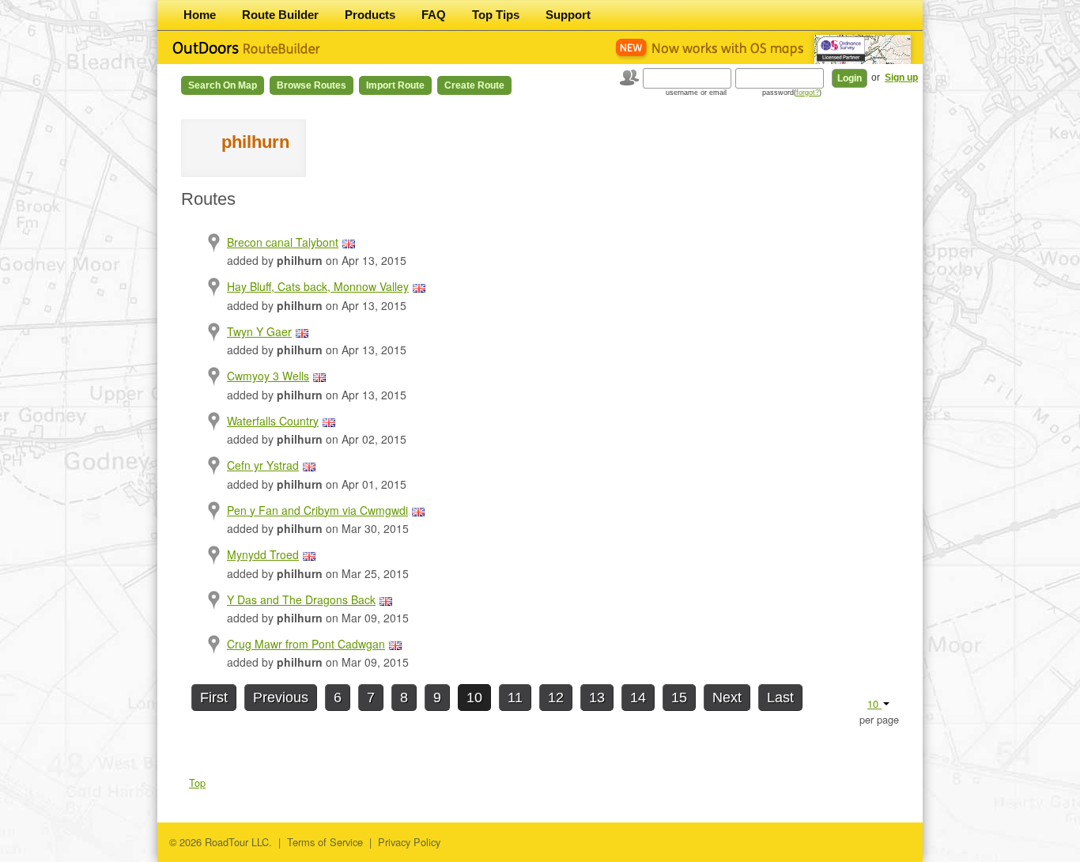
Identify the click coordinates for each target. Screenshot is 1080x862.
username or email (696, 92)
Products (370, 14)
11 (515, 697)
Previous (280, 697)
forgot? (807, 92)
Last (780, 697)
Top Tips (495, 14)
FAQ (433, 14)
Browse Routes (311, 85)
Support (568, 14)
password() (791, 92)
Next (727, 697)
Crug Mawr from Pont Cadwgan (306, 644)
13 (597, 697)
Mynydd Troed (263, 554)
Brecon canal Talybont (282, 242)
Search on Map (222, 85)
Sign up (901, 77)
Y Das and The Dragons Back (301, 599)
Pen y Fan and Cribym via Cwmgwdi (317, 510)
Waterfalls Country (273, 421)
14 (638, 697)
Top (197, 782)
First (214, 697)
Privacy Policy (409, 841)
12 (556, 697)
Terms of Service (325, 841)
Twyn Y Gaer (259, 331)
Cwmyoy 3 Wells (268, 376)
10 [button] (874, 703)
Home (199, 14)
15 (679, 697)
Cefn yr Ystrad (263, 465)
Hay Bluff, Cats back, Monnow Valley (318, 286)
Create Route (474, 85)
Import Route (395, 85)
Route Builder (280, 14)
